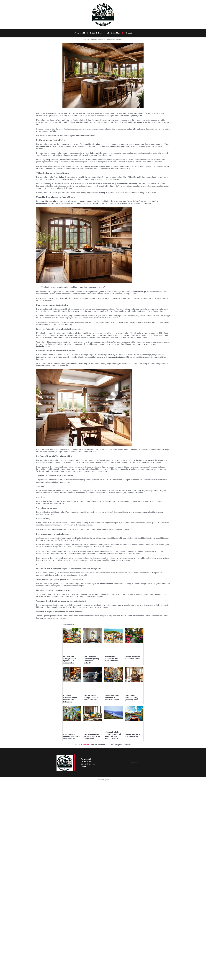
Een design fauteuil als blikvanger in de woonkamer (92, 736)
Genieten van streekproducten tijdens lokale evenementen (69, 659)
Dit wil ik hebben (113, 33)
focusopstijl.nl (103, 780)
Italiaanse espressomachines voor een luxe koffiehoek (70, 698)
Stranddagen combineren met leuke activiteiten (111, 658)
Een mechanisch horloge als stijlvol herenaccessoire (91, 697)
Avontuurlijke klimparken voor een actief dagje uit (71, 736)
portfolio (134, 763)
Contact (128, 33)
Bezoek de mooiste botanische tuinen (132, 657)
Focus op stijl (80, 33)
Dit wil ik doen (95, 33)
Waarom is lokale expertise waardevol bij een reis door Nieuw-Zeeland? (113, 735)
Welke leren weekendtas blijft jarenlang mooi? (132, 697)
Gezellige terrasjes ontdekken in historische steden (112, 697)
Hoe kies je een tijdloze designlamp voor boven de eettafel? (91, 659)
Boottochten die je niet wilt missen (132, 735)
